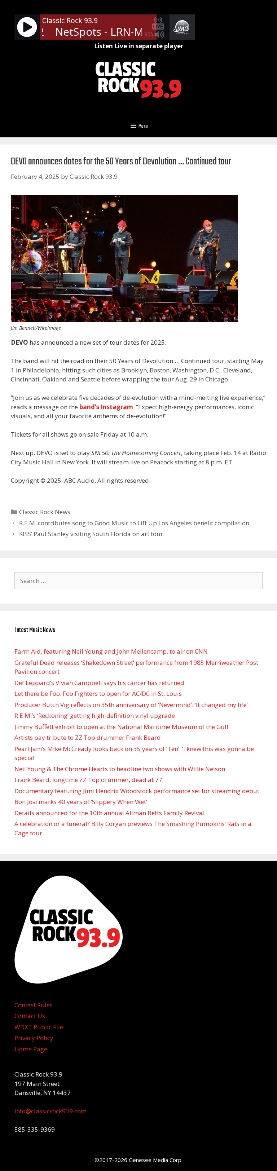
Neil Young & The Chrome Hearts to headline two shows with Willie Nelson (119, 769)
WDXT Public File (38, 1027)
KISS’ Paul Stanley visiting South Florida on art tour (91, 534)
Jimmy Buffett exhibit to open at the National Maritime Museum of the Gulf (121, 727)
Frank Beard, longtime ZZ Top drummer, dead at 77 (88, 779)
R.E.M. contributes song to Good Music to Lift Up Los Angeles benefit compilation (134, 523)
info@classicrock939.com (50, 1111)
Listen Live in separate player (138, 46)
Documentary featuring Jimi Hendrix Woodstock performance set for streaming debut (136, 791)
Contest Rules (33, 1005)
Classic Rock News (44, 512)
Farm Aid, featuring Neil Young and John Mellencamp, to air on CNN (111, 651)
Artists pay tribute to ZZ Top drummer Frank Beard (87, 737)
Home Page (30, 1049)
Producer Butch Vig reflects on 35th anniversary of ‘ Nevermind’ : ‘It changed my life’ (131, 705)
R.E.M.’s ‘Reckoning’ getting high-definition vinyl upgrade (94, 715)
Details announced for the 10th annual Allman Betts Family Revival (109, 813)
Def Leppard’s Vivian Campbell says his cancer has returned (99, 683)
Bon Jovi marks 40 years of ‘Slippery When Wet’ (80, 801)
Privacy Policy (33, 1038)
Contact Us (29, 1016)
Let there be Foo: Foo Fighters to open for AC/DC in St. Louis (98, 693)
